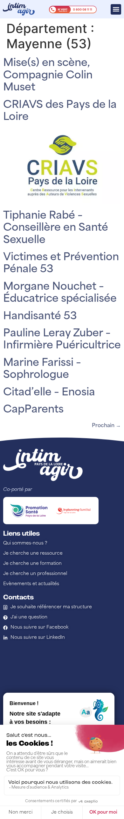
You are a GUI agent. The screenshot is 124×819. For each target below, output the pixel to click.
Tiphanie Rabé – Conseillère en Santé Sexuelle (55, 228)
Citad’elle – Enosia (49, 393)
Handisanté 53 (40, 317)
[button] (116, 9)
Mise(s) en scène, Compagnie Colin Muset (48, 75)
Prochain (106, 425)
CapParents (33, 410)
